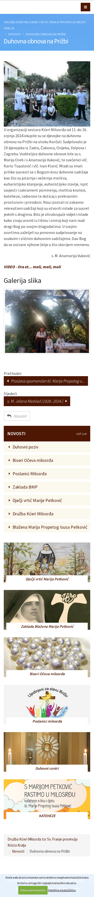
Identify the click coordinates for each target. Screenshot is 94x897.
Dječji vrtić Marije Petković (37, 500)
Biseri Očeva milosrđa (33, 460)
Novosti (15, 34)
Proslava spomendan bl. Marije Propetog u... (47, 381)
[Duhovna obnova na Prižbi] (47, 94)
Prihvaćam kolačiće (33, 890)
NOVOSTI (47, 433)
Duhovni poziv (25, 447)
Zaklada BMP (25, 487)
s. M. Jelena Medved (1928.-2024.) (36, 401)
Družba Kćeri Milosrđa (33, 514)
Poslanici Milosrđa (30, 473)
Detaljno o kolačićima (62, 890)
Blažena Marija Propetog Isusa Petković (50, 527)
